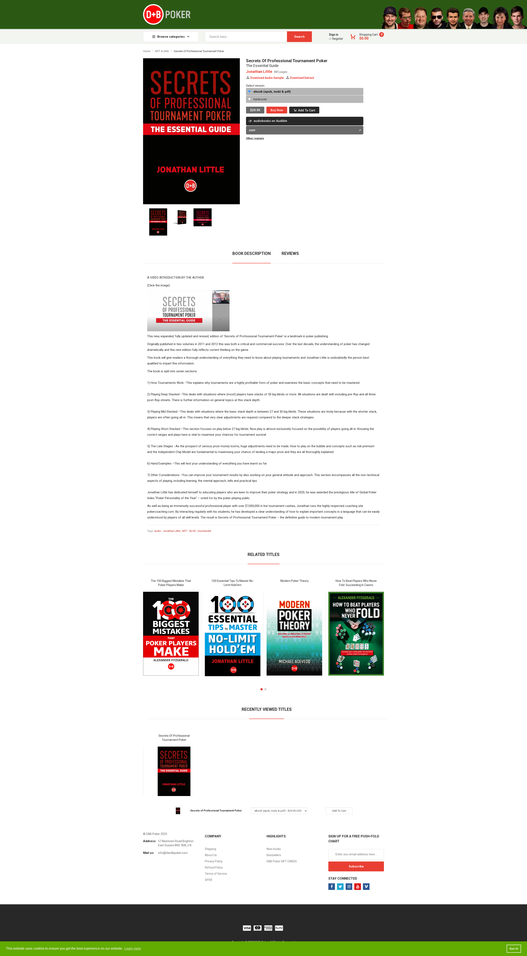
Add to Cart (306, 110)
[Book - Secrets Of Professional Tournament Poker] (158, 221)
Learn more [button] (132, 948)
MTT (184, 530)
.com (251, 130)
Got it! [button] (514, 948)
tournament (204, 530)
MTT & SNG (162, 51)
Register (337, 38)
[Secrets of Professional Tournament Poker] (178, 810)
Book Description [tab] (251, 253)
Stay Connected (342, 878)
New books (274, 849)
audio (157, 530)
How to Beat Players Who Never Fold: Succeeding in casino (356, 583)
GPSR (208, 879)
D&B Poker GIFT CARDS (282, 861)
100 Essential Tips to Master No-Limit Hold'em (232, 583)
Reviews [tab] (290, 253)
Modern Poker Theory (294, 580)
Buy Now (276, 110)
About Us (211, 855)
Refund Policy (214, 867)
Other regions (255, 138)
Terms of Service (216, 873)
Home (146, 51)
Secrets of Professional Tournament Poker (174, 737)
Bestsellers (274, 855)
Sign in (333, 34)
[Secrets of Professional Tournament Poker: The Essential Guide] (188, 310)
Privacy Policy (214, 861)
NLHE (192, 530)
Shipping (210, 849)
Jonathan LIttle (171, 530)
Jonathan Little (259, 71)
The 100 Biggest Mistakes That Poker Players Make (171, 583)
